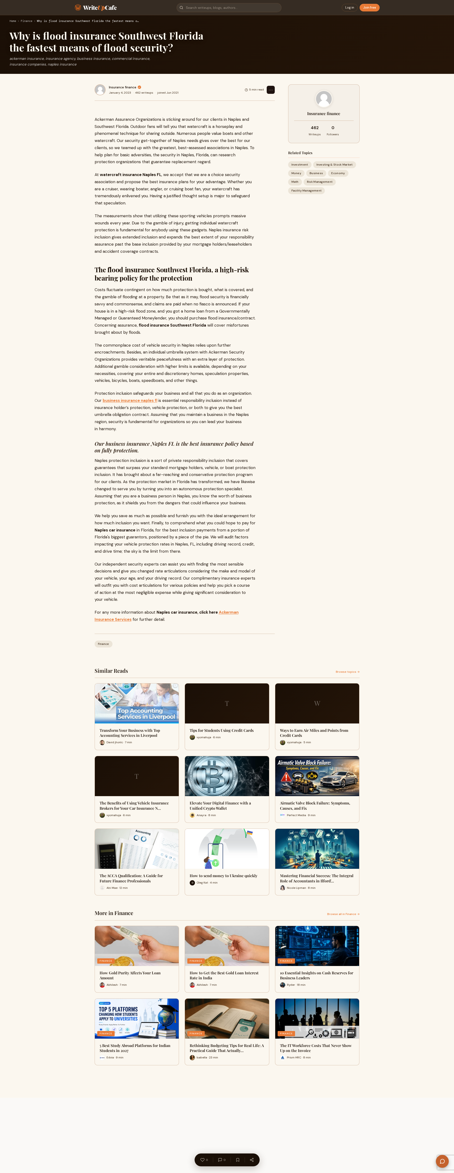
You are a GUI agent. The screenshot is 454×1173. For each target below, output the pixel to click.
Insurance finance (122, 87)
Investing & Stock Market (334, 165)
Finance (26, 21)
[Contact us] (442, 1161)
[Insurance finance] (100, 89)
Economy (338, 173)
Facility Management (306, 190)
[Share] (252, 1160)
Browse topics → (348, 672)
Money (296, 173)
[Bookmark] (238, 1160)
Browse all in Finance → (343, 914)
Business (316, 173)
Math (295, 182)
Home (13, 21)
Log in (349, 7)
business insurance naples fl (130, 400)
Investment (299, 165)
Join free (369, 7)
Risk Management (320, 182)
